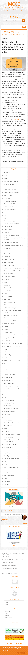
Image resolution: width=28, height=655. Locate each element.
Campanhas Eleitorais (10, 201)
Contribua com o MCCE (10, 251)
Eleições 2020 (7, 291)
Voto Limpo (7, 484)
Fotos (6, 602)
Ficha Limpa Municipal (10, 308)
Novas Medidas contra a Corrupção (14, 389)
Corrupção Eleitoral (9, 259)
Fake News (7, 299)
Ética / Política (8, 296)
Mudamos (6, 369)
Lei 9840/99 (7, 340)
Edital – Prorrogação (9, 276)
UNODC (6, 470)
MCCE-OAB (7, 357)
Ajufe (5, 178)
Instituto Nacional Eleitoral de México (14, 335)
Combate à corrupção (10, 221)
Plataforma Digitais (9, 411)
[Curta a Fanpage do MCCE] (10, 17)
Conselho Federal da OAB (11, 242)
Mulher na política (9, 372)
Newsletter (7, 611)
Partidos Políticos (9, 400)
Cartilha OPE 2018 (9, 207)
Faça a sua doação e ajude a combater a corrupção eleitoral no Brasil (14, 506)
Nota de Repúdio (8, 380)
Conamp (6, 232)
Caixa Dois (7, 198)
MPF (5, 366)
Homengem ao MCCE (10, 321)
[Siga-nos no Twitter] (13, 17)
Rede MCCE (7, 428)
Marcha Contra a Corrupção (11, 346)
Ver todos (24, 523)
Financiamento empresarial (11, 318)
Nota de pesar (8, 377)
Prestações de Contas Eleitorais (13, 423)
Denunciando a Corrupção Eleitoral (14, 268)
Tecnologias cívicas (9, 456)
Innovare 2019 (8, 329)
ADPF (5, 175)
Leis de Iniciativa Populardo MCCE (14, 543)
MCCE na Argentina (9, 355)
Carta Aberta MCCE (9, 204)
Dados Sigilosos (8, 262)
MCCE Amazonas (8, 352)
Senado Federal (8, 447)
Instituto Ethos (8, 332)
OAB (5, 392)
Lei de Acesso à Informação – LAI (13, 343)
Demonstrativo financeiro (11, 625)
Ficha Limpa (7, 305)
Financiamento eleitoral (10, 315)
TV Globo (6, 464)
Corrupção (7, 256)
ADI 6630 (16, 120)
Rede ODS (6, 431)
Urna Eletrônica (8, 473)
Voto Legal (7, 481)
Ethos (5, 293)
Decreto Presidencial (9, 265)
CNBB (5, 215)
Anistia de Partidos (9, 184)
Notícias (12, 31)
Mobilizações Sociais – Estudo (12, 360)
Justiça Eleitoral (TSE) (9, 338)
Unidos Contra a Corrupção (11, 467)
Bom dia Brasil (8, 195)
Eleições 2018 (7, 288)
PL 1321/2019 (7, 406)
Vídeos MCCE (7, 478)
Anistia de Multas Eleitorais (11, 181)
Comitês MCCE (8, 226)
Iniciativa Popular (8, 323)
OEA (5, 394)
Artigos (6, 613)
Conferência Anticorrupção (11, 235)
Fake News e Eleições (9, 302)
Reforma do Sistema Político (12, 434)
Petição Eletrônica (9, 403)
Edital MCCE (7, 279)
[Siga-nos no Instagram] (18, 17)
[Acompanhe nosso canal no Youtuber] (15, 17)
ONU (5, 397)
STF (5, 450)
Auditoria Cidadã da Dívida (11, 192)
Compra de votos (8, 229)
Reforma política (8, 437)
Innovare (6, 326)
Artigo (5, 187)
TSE (5, 461)
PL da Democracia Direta (11, 409)
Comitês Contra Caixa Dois (11, 224)
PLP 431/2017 (7, 414)
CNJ (5, 218)
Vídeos (6, 604)
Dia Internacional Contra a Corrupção (14, 271)
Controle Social (8, 254)
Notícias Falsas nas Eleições (11, 386)
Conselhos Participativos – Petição (13, 245)
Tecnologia (7, 453)
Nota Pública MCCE (9, 383)
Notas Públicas (8, 617)
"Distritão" (7, 173)
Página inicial (5, 31)
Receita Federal (8, 426)
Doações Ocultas (8, 274)
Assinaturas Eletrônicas (10, 190)
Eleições (6, 282)
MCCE (14, 4)
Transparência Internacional (12, 458)
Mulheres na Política (9, 375)
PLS (5, 417)
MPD (5, 363)
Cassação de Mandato (10, 209)
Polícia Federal (8, 420)
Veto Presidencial (9, 475)
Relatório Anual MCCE (10, 444)
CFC (5, 212)
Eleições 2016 (7, 285)
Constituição (7, 248)
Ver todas (14, 545)
